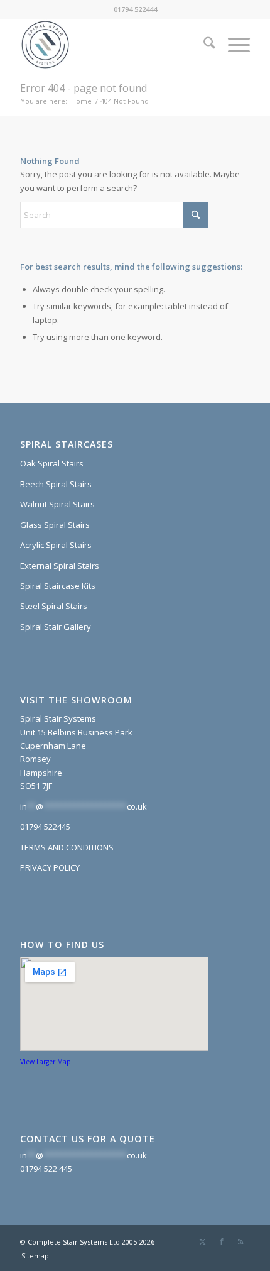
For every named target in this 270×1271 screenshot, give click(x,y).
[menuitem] (203, 44)
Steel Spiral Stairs (53, 606)
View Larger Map (45, 1061)
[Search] (203, 44)
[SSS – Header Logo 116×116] (111, 44)
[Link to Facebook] (221, 1241)
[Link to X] (202, 1241)
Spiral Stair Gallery (55, 626)
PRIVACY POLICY (50, 867)
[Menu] (232, 44)
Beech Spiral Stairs (56, 484)
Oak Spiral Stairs (52, 463)
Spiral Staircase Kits (57, 585)
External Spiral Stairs (59, 565)
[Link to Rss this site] (240, 1241)
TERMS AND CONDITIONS (67, 847)
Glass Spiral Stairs (55, 525)
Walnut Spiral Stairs (57, 504)
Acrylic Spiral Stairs (56, 545)
